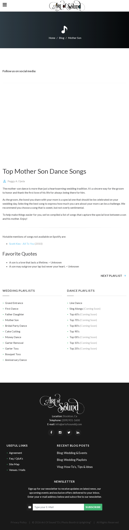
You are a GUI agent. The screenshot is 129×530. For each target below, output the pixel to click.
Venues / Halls (17, 469)
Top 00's (83, 337)
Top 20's (83, 348)
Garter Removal (14, 342)
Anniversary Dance (16, 359)
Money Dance (13, 337)
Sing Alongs (85, 308)
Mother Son (12, 320)
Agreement (15, 452)
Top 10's (83, 342)
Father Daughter (14, 314)
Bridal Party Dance (16, 325)
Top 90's (74, 331)
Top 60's (83, 314)
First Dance (11, 308)
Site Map (14, 464)
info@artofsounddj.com (68, 424)
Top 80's (83, 325)
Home (52, 37)
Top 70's (83, 320)
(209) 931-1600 (71, 420)
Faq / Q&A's (16, 458)
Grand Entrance (14, 302)
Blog (61, 37)
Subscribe (93, 507)
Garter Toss (12, 348)
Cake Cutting (12, 331)
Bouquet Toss (13, 354)
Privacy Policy (19, 522)
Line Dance (76, 302)
